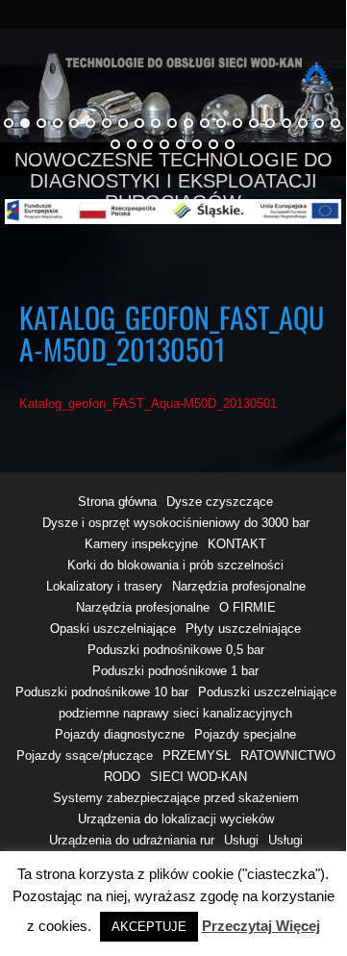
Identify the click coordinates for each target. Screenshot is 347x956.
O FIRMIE (247, 607)
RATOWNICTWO (287, 755)
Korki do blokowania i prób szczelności (175, 565)
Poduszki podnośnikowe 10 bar (101, 692)
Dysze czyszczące (219, 501)
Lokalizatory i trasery (104, 586)
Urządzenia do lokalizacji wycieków (176, 819)
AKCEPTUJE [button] (149, 926)
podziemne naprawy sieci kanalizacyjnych (175, 713)
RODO (122, 776)
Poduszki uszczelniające (267, 692)
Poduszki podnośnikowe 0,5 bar (175, 649)
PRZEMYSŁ (196, 755)
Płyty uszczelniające (243, 628)
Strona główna (117, 501)
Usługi (241, 840)
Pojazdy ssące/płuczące (84, 755)
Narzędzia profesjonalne (239, 586)
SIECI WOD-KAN (198, 776)
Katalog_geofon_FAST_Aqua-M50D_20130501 (148, 403)
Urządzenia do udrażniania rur (131, 840)
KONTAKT (237, 544)
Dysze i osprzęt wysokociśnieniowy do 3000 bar (176, 523)
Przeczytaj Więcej (261, 926)
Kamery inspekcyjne (141, 544)
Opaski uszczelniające (113, 628)
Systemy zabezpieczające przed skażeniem (176, 798)
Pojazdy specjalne (245, 734)
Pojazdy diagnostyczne (120, 734)
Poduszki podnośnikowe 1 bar (175, 671)
